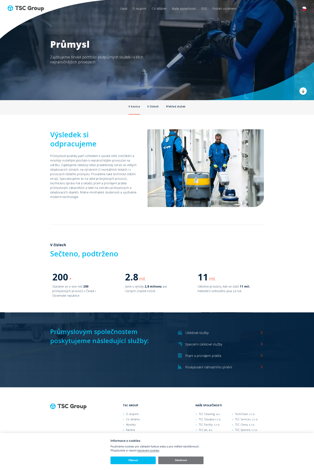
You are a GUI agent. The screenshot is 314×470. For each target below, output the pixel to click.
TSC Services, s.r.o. (246, 419)
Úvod (123, 9)
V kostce (134, 106)
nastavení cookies (148, 450)
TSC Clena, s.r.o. (245, 424)
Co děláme (159, 9)
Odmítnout (181, 460)
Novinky (131, 424)
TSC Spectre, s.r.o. (246, 430)
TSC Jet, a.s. (206, 430)
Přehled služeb (176, 106)
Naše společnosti (184, 9)
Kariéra (130, 430)
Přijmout (133, 460)
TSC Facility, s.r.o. (209, 424)
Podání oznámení (224, 9)
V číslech (153, 106)
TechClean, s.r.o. (245, 414)
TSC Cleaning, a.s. (209, 414)
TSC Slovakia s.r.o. (210, 419)
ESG (204, 9)
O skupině (139, 9)
